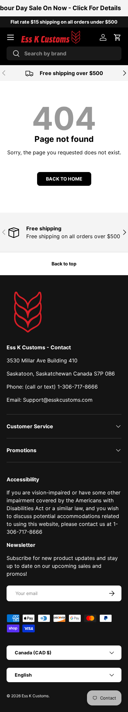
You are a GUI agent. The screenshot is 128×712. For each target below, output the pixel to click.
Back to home (64, 179)
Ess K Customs (35, 695)
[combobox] (64, 53)
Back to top (64, 263)
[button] (117, 37)
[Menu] (10, 37)
